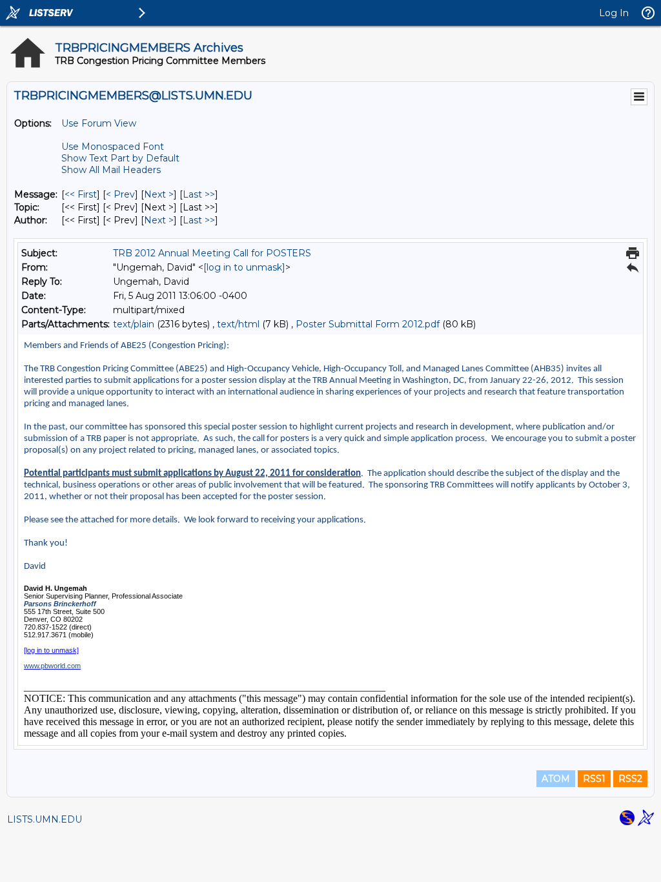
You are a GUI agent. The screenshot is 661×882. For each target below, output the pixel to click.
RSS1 (594, 779)
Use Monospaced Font (112, 146)
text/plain (133, 324)
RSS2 (630, 779)
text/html (238, 324)
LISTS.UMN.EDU (44, 819)
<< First (81, 194)
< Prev (120, 194)
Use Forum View (98, 123)
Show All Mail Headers (111, 170)
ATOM (556, 779)
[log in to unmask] (244, 267)
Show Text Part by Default (120, 158)
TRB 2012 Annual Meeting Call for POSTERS (212, 253)
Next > (159, 194)
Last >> (199, 194)
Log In (614, 13)
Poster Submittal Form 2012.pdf (368, 324)
